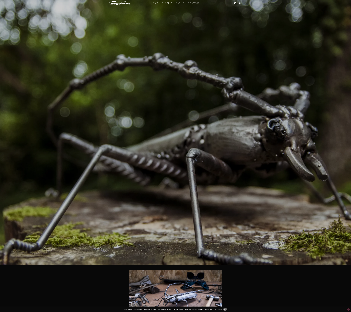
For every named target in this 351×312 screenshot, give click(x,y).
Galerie (167, 3)
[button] (110, 302)
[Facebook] (235, 3)
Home (154, 3)
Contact (194, 3)
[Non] (348, 309)
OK (225, 309)
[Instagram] (240, 3)
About (180, 3)
